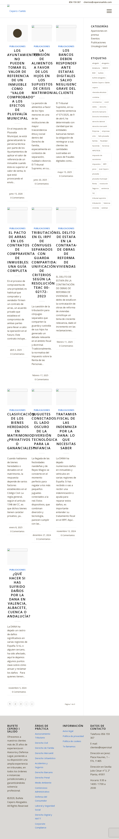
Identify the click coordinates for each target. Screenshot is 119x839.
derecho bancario (99, 112)
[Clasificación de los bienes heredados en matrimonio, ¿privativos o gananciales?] (17, 397)
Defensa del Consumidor (41, 798)
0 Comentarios (17, 197)
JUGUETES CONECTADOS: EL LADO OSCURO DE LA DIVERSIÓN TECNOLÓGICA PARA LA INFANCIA (44, 431)
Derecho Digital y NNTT (43, 816)
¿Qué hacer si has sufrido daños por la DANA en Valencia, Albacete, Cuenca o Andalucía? (18, 594)
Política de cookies (72, 741)
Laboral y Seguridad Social (45, 807)
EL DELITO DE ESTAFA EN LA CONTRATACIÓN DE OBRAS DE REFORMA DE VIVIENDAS (70, 249)
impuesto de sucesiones (97, 157)
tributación (96, 203)
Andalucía (96, 68)
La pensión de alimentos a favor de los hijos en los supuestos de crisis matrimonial (45, 71)
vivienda (95, 208)
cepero (95, 87)
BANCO (105, 68)
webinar (105, 208)
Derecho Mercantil (44, 753)
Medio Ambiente (43, 782)
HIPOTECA (96, 150)
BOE (93, 73)
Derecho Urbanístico (45, 758)
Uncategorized (99, 46)
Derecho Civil (41, 742)
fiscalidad (103, 141)
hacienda (95, 146)
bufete (100, 73)
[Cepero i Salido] (16, 11)
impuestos (96, 164)
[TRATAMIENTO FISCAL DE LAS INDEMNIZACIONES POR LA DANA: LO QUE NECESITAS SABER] (66, 397)
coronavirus (97, 102)
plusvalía (95, 174)
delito (94, 107)
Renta (94, 183)
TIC (93, 193)
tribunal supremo (99, 198)
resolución (104, 183)
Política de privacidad (73, 736)
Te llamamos (69, 746)
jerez (94, 169)
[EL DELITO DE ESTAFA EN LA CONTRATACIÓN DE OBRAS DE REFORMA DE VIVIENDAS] (66, 215)
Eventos (95, 38)
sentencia (105, 188)
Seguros (95, 188)
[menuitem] (74, 2)
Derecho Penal (42, 777)
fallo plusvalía (103, 136)
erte (94, 136)
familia (95, 141)
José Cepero (104, 169)
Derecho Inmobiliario (100, 116)
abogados (105, 63)
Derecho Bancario (44, 772)
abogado (95, 63)
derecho (103, 107)
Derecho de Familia (44, 747)
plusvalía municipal (99, 179)
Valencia (107, 203)
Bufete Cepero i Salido (101, 82)
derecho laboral (98, 121)
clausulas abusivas (99, 92)
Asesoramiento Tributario (42, 735)
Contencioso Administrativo (42, 789)
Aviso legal (68, 731)
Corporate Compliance (40, 825)
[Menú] (108, 11)
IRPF (105, 164)
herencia (105, 146)
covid (106, 102)
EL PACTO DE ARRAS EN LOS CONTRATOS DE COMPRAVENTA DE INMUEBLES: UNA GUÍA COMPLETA (21, 251)
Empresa (95, 131)
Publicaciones (17, 46)
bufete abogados (98, 78)
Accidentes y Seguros (41, 765)
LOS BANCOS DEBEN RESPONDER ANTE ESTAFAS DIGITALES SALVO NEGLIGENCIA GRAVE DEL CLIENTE (68, 71)
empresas (106, 131)
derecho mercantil (99, 126)
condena (95, 97)
